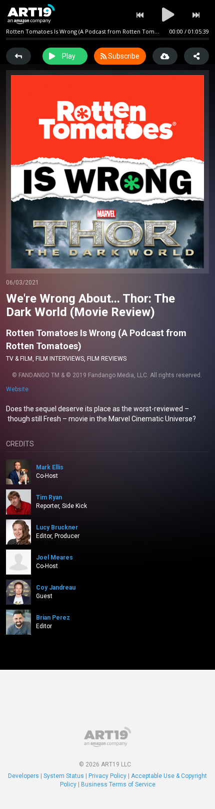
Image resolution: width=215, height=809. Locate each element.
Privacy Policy (107, 775)
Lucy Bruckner (57, 527)
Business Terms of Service (118, 784)
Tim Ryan (49, 497)
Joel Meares (54, 557)
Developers (23, 775)
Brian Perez (53, 617)
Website (17, 389)
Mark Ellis (50, 467)
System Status (64, 775)
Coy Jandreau (56, 587)
